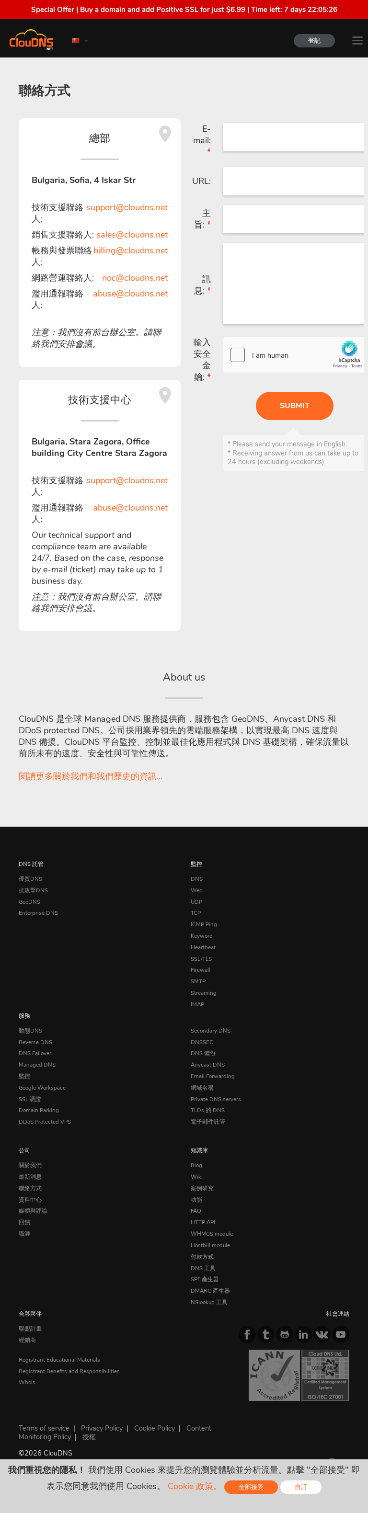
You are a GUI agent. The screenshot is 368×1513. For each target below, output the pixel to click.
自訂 (301, 1487)
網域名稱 (202, 1088)
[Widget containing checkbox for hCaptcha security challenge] (295, 355)
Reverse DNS (35, 1042)
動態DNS (30, 1031)
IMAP (197, 1004)
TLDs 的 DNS (208, 1110)
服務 (24, 1016)
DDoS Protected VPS (45, 1122)
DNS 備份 (203, 1053)
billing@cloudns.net (130, 250)
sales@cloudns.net (132, 234)
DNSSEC (202, 1042)
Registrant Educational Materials (59, 1360)
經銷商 (27, 1340)
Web (197, 890)
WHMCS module (212, 1234)
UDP (196, 902)
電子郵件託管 (208, 1122)
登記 (314, 40)
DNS (197, 879)
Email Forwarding (213, 1076)
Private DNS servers (216, 1099)
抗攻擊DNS (33, 890)
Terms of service (44, 1428)
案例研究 (202, 1188)
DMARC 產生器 (210, 1291)
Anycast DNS (208, 1065)
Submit (295, 405)
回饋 (24, 1222)
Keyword (202, 936)
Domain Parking (39, 1110)
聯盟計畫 (30, 1328)
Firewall (200, 970)
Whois (27, 1382)
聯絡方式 (30, 1188)
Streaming (204, 993)
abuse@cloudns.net (130, 293)
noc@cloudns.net (135, 278)
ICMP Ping (204, 924)
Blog (196, 1165)
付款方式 (202, 1257)
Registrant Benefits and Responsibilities (69, 1371)
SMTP (198, 981)
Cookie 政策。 (195, 1486)
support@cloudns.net (127, 207)
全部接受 (251, 1487)
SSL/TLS (201, 959)
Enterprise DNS (38, 913)
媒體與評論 (33, 1211)
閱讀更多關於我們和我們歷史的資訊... (90, 776)
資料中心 (30, 1200)
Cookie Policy (154, 1428)
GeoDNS (29, 902)
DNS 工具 (203, 1268)
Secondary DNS (210, 1031)
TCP (196, 913)
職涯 (24, 1234)
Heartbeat (203, 947)
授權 (89, 1437)
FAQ (196, 1211)
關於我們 (30, 1165)
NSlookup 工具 (209, 1302)
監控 (196, 864)
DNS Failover (35, 1053)
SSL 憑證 (30, 1099)
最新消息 (30, 1177)
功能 (196, 1200)
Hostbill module (210, 1245)
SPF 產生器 (205, 1279)
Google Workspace (42, 1088)
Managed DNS (37, 1065)
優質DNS (30, 879)
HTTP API (203, 1222)
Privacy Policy (102, 1428)
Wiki (197, 1177)
